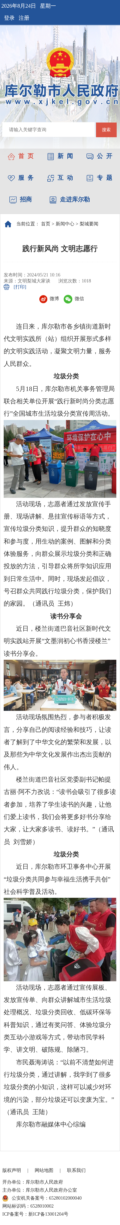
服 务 (26, 177)
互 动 (65, 177)
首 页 (26, 156)
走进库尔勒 (75, 199)
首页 (45, 223)
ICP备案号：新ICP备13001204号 (35, 1214)
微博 (54, 298)
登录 (9, 18)
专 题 (104, 177)
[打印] (20, 286)
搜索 (106, 129)
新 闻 (65, 156)
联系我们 (76, 1170)
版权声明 (11, 1170)
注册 (24, 18)
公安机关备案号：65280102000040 (47, 1198)
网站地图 (44, 1170)
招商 (26, 199)
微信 (79, 298)
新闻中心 (65, 223)
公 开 (104, 156)
